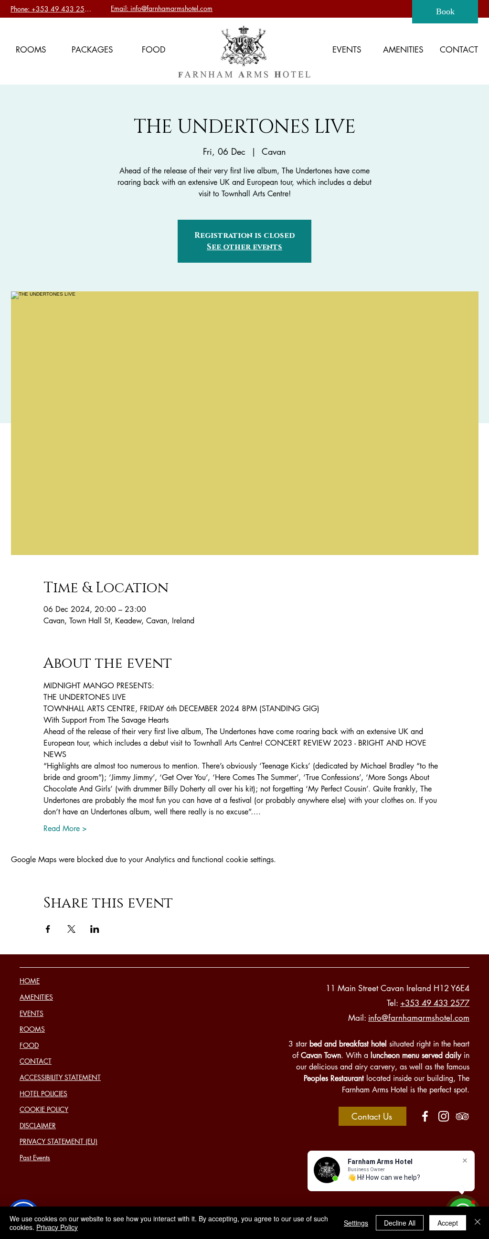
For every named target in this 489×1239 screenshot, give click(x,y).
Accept (447, 1223)
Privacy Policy (57, 1227)
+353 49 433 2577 (434, 1003)
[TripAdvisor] (462, 1116)
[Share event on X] (71, 929)
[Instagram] (443, 1116)
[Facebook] (425, 1116)
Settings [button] (356, 1223)
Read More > (65, 828)
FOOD (29, 1045)
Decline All (399, 1223)
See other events (244, 247)
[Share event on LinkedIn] (94, 929)
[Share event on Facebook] (48, 929)
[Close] (477, 1222)
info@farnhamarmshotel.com (418, 1018)
